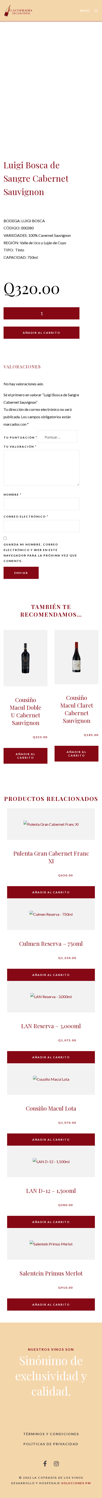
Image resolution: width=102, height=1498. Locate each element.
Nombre (13, 494)
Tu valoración (20, 446)
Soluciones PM (76, 1483)
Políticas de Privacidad (51, 1444)
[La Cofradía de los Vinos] (18, 11)
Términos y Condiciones (51, 1434)
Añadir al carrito (41, 332)
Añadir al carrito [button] (25, 755)
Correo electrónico (26, 516)
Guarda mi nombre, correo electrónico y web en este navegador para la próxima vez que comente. (40, 553)
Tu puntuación (20, 437)
